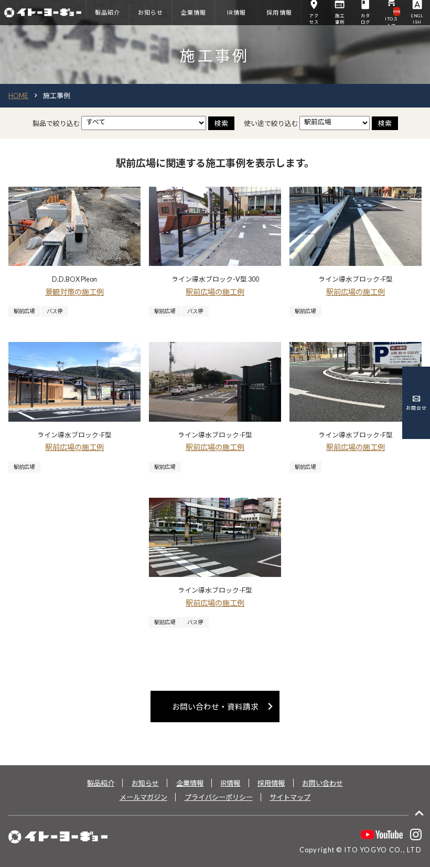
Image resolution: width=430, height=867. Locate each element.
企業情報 (189, 783)
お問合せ (416, 408)
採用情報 (271, 783)
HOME (18, 95)
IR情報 (230, 783)
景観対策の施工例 (74, 291)
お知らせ (145, 783)
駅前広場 (24, 311)
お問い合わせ (322, 783)
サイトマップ (290, 797)
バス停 (54, 311)
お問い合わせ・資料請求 (225, 706)
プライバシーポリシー (219, 797)
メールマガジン (143, 797)
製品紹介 (100, 783)
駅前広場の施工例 (215, 291)
